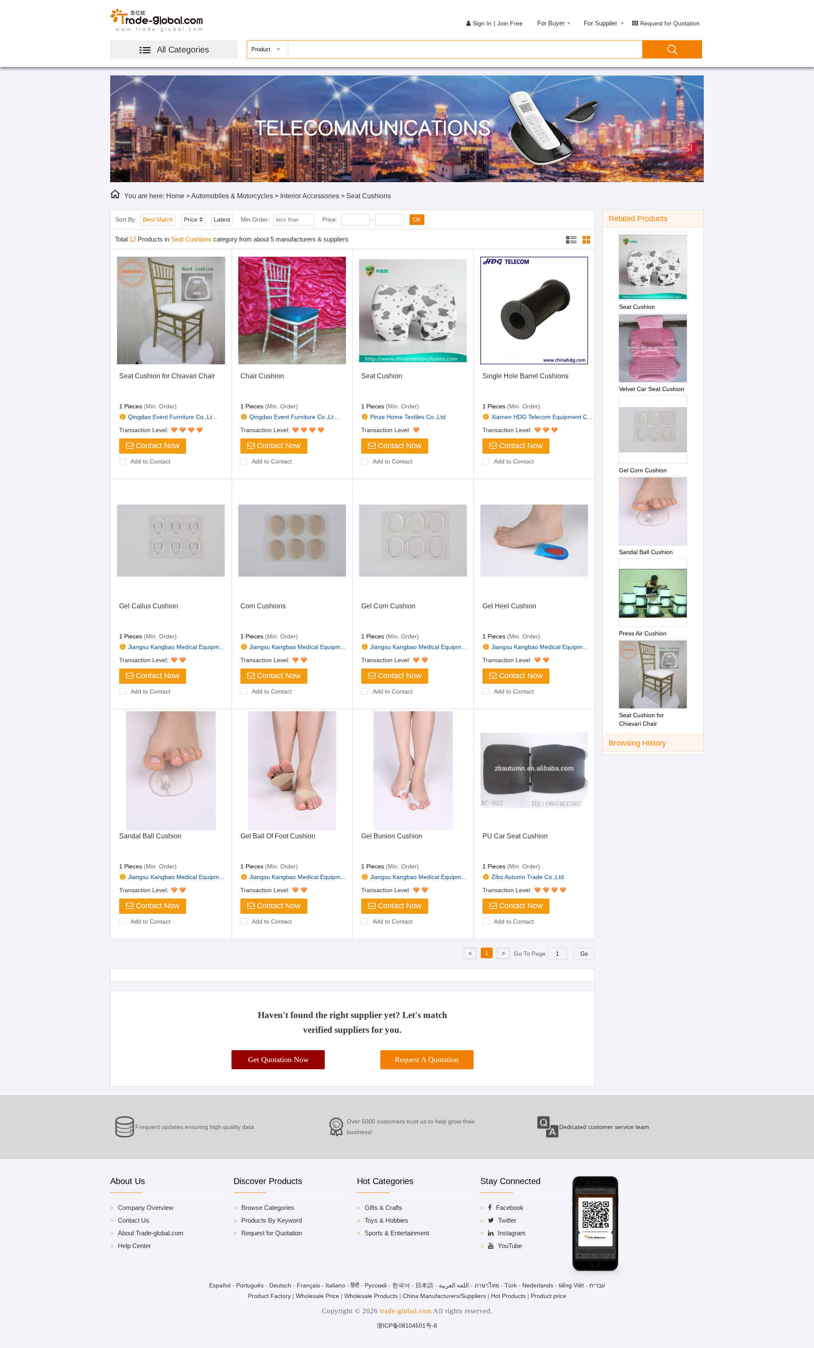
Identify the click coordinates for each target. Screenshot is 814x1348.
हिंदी (355, 1285)
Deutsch (280, 1285)
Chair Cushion (262, 376)
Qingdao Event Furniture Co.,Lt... (172, 416)
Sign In (482, 23)
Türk (511, 1285)
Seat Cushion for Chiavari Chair (167, 376)
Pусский (376, 1285)
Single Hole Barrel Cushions (525, 376)
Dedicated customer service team (604, 1126)
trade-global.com (406, 1311)
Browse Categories (267, 1207)
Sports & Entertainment (397, 1233)
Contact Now (156, 445)
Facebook (510, 1207)
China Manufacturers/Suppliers (444, 1296)
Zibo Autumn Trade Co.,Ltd (527, 877)
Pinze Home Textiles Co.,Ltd (408, 416)
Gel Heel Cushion (509, 606)
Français (308, 1285)
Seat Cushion (381, 376)
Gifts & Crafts (383, 1207)
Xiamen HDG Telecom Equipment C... (541, 416)
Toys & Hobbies (386, 1220)
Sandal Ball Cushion (150, 836)
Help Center (134, 1245)
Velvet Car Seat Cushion (651, 389)
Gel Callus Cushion (148, 606)
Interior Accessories (309, 196)
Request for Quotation (670, 23)
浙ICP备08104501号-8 (407, 1325)
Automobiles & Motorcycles (232, 196)
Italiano (335, 1285)
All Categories (183, 49)
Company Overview (145, 1207)
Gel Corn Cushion (388, 606)
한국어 (401, 1285)
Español (220, 1285)
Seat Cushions (368, 196)
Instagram (512, 1233)
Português (250, 1285)
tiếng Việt (571, 1285)
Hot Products (508, 1296)
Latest (222, 219)
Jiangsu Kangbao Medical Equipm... (176, 646)
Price (191, 219)
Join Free (510, 23)
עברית (597, 1285)
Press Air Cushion (642, 633)
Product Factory (269, 1296)
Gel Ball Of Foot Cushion (277, 836)
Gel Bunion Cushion (391, 836)
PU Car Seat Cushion (515, 836)
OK (417, 219)
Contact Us (133, 1220)
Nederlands (537, 1285)
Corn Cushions (263, 606)
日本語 (424, 1285)
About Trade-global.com (151, 1233)
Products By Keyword (271, 1220)
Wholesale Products (371, 1296)
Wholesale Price (317, 1296)
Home (175, 196)
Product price (548, 1296)
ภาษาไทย (486, 1285)
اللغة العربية (454, 1285)
